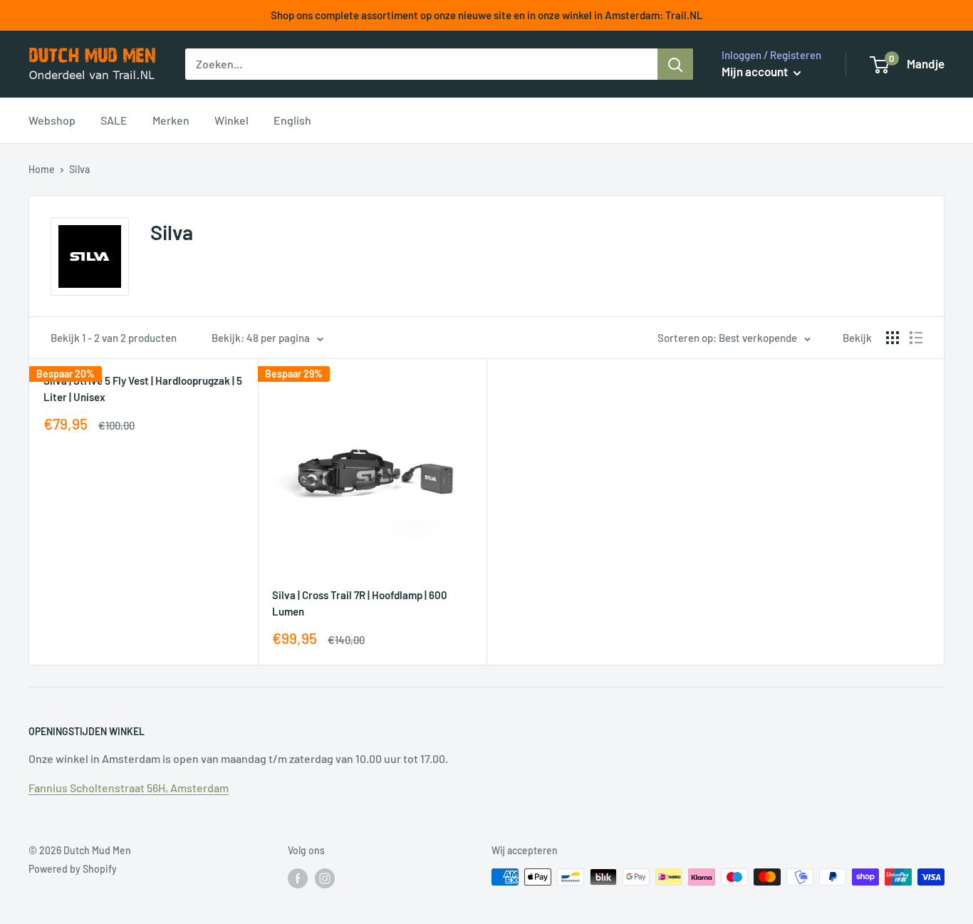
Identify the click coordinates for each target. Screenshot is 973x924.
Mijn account (756, 71)
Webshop (52, 120)
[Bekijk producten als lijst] (916, 337)
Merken (170, 120)
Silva (79, 169)
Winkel (231, 120)
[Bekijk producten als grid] (892, 337)
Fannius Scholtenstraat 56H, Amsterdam (128, 787)
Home (41, 169)
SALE (114, 120)
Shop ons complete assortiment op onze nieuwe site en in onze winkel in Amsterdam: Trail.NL (487, 15)
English (292, 120)
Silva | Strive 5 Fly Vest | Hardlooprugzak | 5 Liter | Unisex (142, 388)
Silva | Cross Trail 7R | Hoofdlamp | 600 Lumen (359, 603)
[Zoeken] (675, 64)
